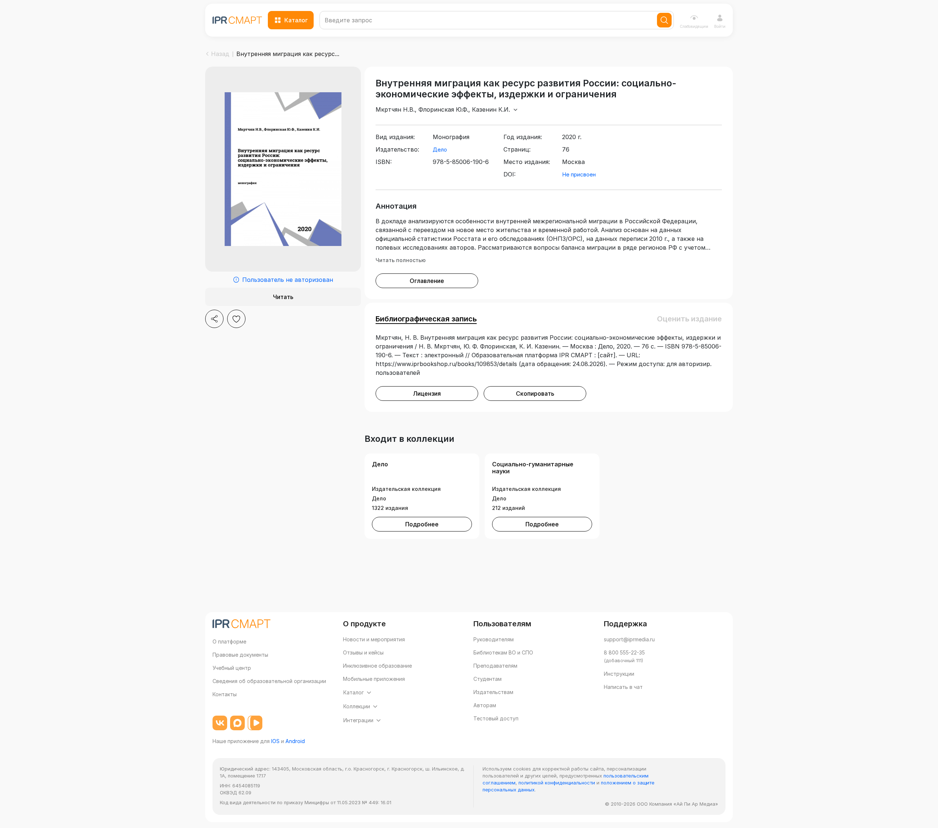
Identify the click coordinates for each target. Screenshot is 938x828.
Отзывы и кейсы (363, 652)
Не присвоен (579, 174)
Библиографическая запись (426, 318)
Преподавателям (495, 666)
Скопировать (535, 393)
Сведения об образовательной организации (269, 681)
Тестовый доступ (495, 718)
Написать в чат (623, 687)
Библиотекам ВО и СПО (503, 652)
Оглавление (427, 280)
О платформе (229, 641)
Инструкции (619, 674)
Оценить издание (689, 318)
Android (295, 741)
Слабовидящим (694, 26)
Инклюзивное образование (377, 666)
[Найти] (664, 20)
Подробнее (422, 524)
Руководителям (493, 639)
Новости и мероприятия (374, 639)
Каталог (296, 20)
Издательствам (493, 692)
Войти (719, 26)
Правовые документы (240, 655)
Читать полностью (401, 260)
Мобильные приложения (374, 679)
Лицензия (427, 393)
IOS (275, 741)
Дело (440, 149)
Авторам (484, 705)
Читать (283, 297)
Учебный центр (232, 668)
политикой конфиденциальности (556, 783)
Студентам (487, 679)
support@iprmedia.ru (629, 639)
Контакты (225, 694)
